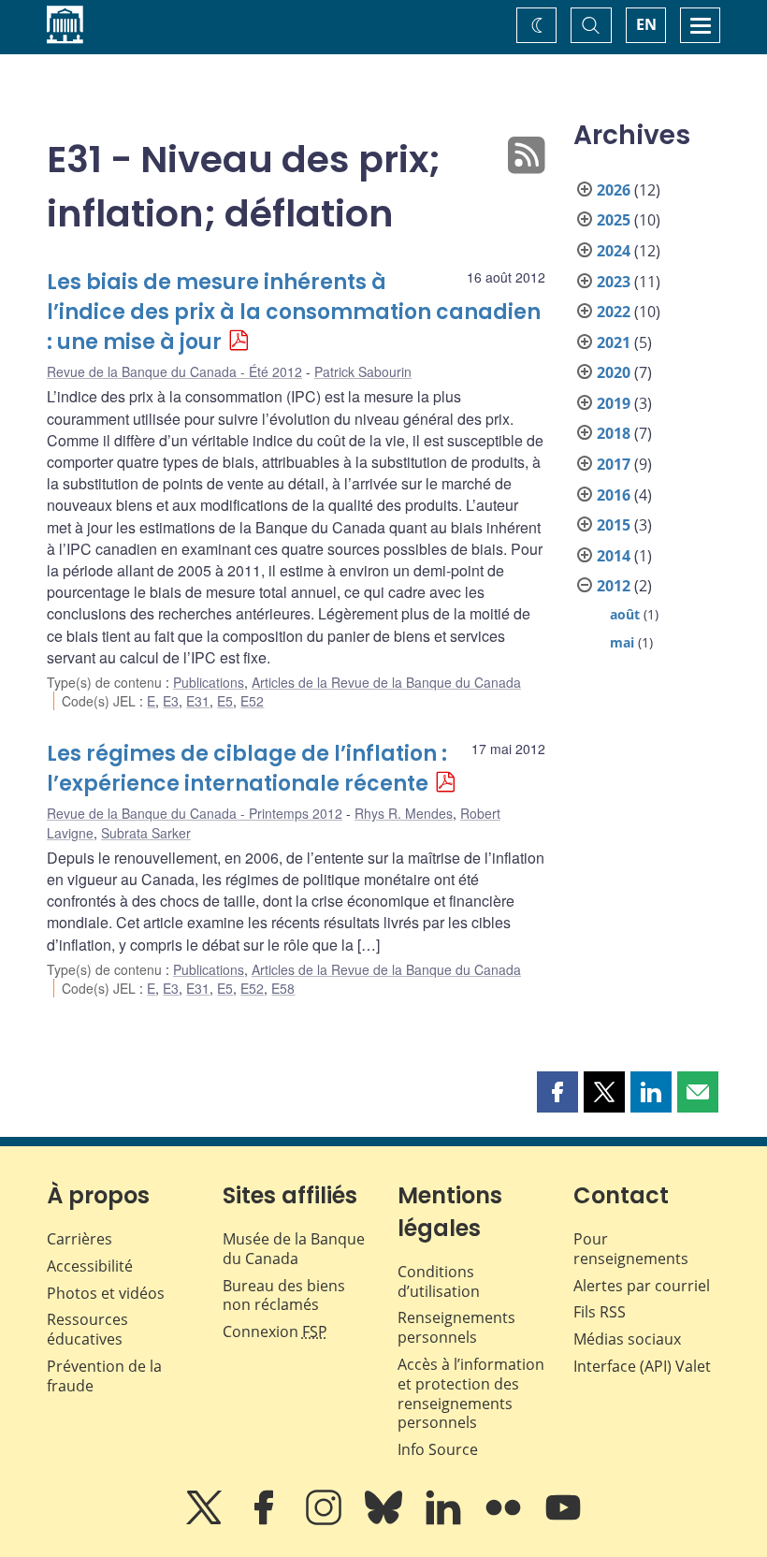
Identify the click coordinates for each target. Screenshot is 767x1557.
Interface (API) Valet (642, 1366)
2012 (613, 585)
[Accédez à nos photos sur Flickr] (505, 1520)
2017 (613, 464)
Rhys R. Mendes (404, 813)
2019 (613, 403)
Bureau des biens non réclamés (284, 1295)
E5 (225, 700)
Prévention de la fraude (104, 1376)
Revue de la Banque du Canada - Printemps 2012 (194, 813)
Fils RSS (599, 1312)
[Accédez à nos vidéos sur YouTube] (563, 1520)
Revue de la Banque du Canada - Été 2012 (174, 371)
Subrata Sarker (146, 832)
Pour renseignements (630, 1249)
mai (622, 642)
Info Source (438, 1449)
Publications (208, 682)
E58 (283, 988)
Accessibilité (90, 1266)
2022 (613, 311)
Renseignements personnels (456, 1327)
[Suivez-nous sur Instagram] (325, 1520)
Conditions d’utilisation (439, 1281)
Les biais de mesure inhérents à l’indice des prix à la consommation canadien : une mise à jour (294, 312)
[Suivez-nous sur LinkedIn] (445, 1520)
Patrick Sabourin (363, 371)
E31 (198, 700)
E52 (252, 700)
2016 (613, 495)
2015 (613, 525)
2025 (613, 220)
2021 (613, 342)
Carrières (79, 1239)
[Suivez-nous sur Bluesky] (385, 1520)
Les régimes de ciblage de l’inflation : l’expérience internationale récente (247, 768)
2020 (613, 372)
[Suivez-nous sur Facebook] (266, 1520)
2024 (613, 250)
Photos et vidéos (106, 1293)
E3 (171, 700)
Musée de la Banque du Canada (294, 1249)
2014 (613, 556)
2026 (613, 190)
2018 (613, 433)
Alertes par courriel (641, 1285)
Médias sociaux (627, 1339)
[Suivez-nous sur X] (206, 1520)
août (625, 614)
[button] (557, 1092)
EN (646, 24)
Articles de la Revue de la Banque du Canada (386, 682)
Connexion (275, 1331)
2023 (613, 281)
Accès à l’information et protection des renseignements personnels (471, 1393)
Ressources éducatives (87, 1329)
